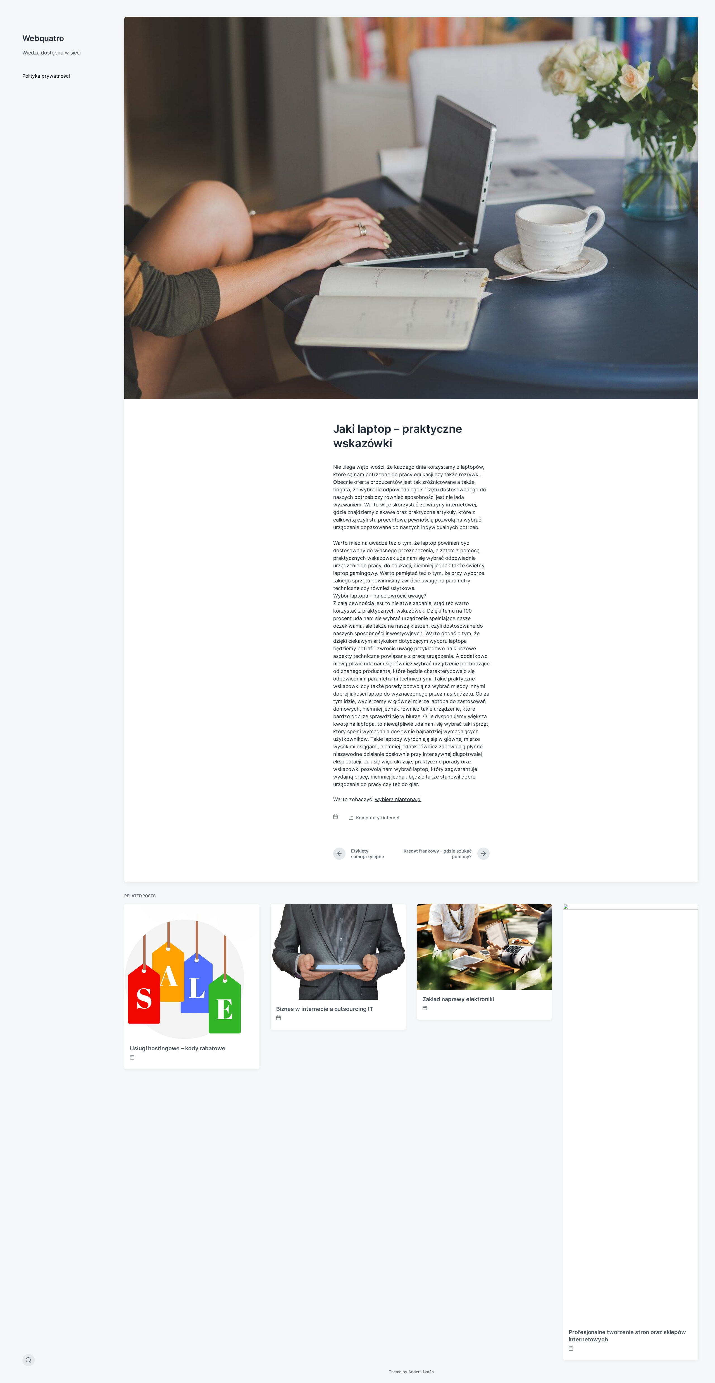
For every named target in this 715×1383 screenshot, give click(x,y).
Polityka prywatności (46, 76)
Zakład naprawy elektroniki (458, 999)
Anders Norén (421, 1371)
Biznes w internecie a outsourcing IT (324, 1009)
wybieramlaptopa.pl (398, 799)
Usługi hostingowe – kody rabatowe (177, 1048)
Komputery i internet (378, 817)
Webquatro (43, 38)
